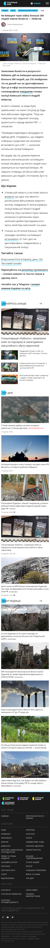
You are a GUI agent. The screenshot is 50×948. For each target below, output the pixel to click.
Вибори (4, 842)
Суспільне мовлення (11, 894)
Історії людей (32, 862)
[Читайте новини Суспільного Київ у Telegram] (12, 917)
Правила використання (33, 895)
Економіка (6, 838)
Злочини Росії (8, 870)
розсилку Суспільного (35, 269)
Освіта (29, 838)
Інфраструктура (33, 850)
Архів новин (32, 890)
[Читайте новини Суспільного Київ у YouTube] (8, 917)
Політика (5, 866)
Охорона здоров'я (35, 846)
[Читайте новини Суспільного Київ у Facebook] (3, 917)
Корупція (30, 830)
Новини (5, 816)
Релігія (29, 866)
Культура (30, 834)
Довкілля (5, 846)
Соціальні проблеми (36, 870)
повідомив (26, 91)
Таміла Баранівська (15, 24)
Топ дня (30, 878)
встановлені (11, 239)
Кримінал (5, 834)
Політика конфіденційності (10, 901)
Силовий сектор (9, 862)
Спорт (4, 874)
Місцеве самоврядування (34, 857)
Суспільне (32, 936)
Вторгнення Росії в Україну (28, 10)
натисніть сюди (33, 938)
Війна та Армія (33, 874)
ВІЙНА (13, 10)
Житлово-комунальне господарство (12, 851)
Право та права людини (8, 857)
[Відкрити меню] (48, 3)
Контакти (6, 890)
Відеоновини (7, 878)
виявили (9, 196)
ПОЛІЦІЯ (4, 10)
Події (42, 10)
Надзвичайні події (35, 842)
